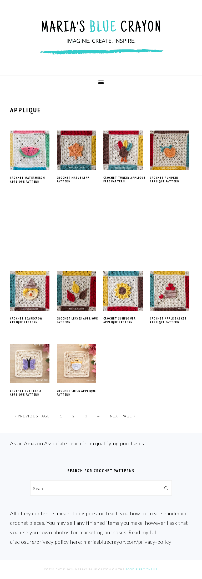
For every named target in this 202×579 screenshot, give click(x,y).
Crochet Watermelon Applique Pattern (27, 179)
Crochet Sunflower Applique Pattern (119, 320)
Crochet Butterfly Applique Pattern (26, 392)
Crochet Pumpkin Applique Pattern (164, 179)
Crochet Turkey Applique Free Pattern (124, 179)
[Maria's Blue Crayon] (101, 66)
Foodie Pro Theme (142, 569)
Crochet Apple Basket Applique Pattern (168, 320)
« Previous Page (32, 416)
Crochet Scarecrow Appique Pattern (26, 320)
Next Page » (123, 416)
